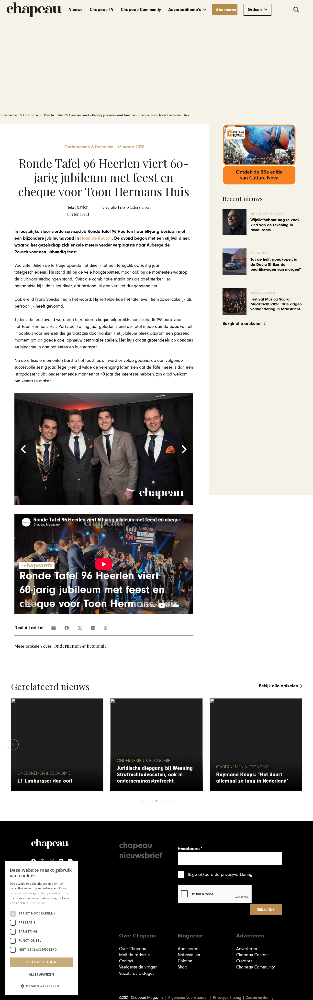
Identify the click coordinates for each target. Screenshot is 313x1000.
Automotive (259, 253)
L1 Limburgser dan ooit (44, 781)
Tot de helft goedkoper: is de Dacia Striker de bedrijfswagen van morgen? (275, 264)
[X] (43, 860)
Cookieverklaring (260, 997)
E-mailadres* (190, 848)
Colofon (185, 961)
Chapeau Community (255, 967)
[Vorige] (13, 744)
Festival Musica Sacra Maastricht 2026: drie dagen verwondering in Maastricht (276, 304)
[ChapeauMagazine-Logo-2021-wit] (50, 844)
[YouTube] (70, 860)
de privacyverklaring (233, 874)
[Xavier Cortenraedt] (78, 211)
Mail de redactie (134, 954)
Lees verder (38, 903)
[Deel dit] (66, 628)
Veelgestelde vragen (138, 967)
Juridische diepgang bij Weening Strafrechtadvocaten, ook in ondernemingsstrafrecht (155, 774)
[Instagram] (52, 860)
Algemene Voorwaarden (188, 997)
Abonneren (188, 948)
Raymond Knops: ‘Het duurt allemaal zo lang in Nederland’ (252, 778)
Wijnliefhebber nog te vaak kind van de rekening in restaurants (275, 224)
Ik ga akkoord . (220, 874)
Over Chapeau (132, 948)
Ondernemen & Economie (80, 646)
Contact (126, 961)
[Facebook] (33, 860)
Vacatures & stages (136, 973)
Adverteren (246, 948)
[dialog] (41, 928)
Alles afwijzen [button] (41, 974)
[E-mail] (53, 628)
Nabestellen (189, 954)
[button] (196, 9)
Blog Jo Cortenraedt (266, 214)
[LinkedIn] (61, 860)
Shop (182, 967)
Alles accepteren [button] (41, 962)
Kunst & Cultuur (262, 293)
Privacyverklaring (227, 997)
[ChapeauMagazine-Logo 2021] (34, 9)
